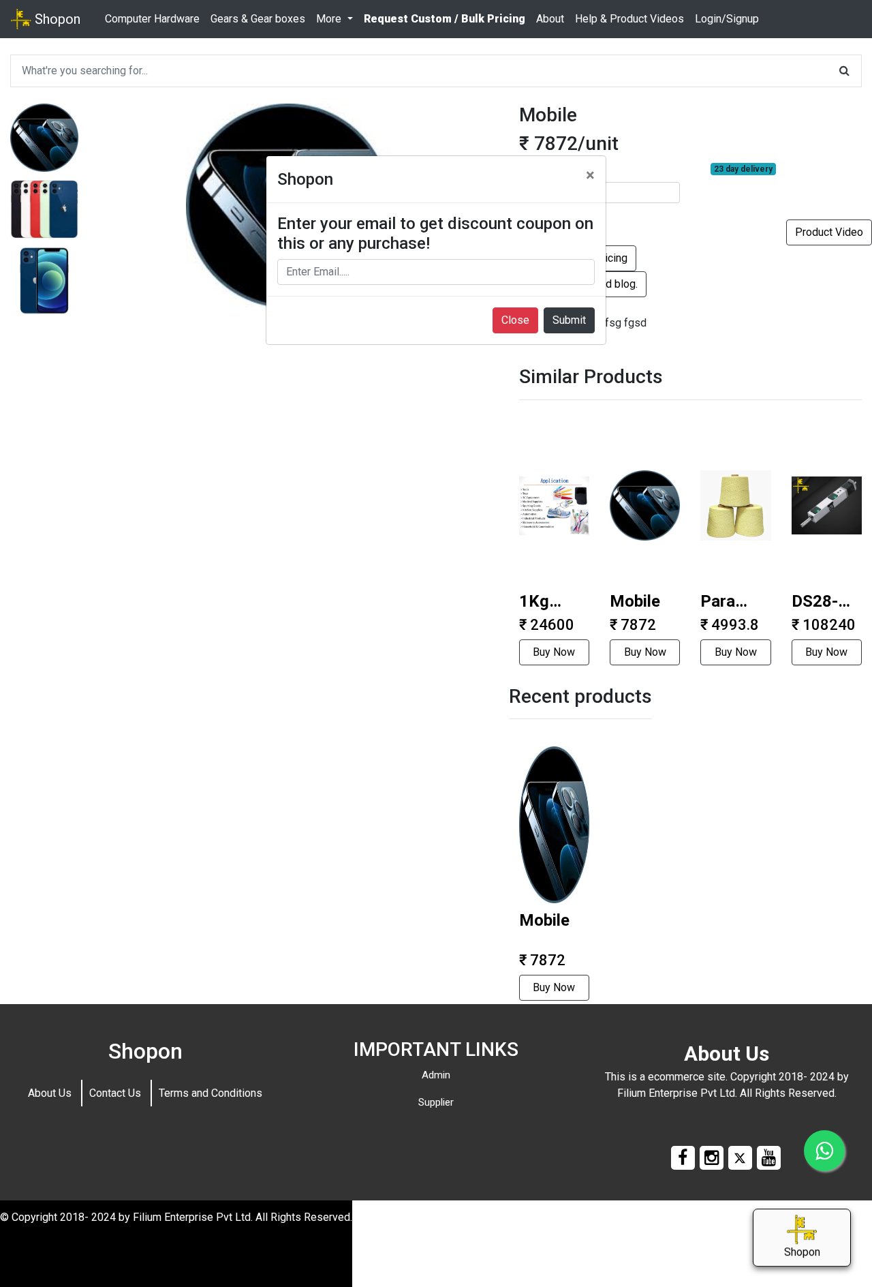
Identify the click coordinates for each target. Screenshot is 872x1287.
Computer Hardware (152, 18)
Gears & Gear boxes (258, 18)
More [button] (330, 18)
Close (515, 320)
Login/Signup (727, 18)
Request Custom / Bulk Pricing (444, 18)
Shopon (55, 19)
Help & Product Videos (629, 18)
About (550, 18)
